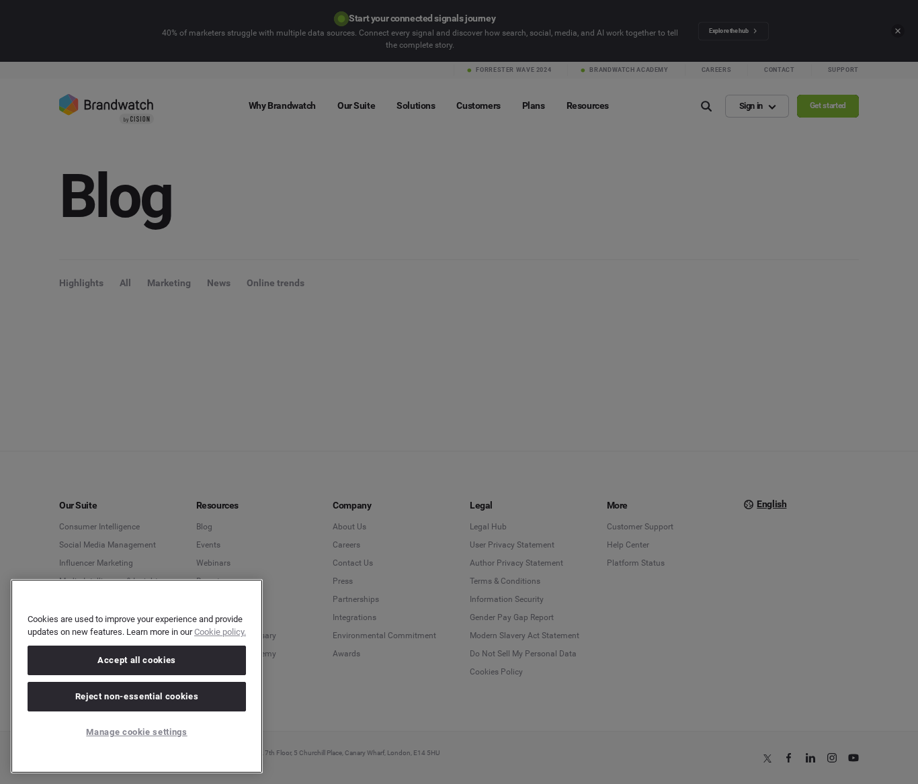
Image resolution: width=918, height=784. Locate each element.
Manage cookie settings (136, 732)
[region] (137, 676)
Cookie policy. (220, 632)
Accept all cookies (136, 660)
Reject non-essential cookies (136, 696)
